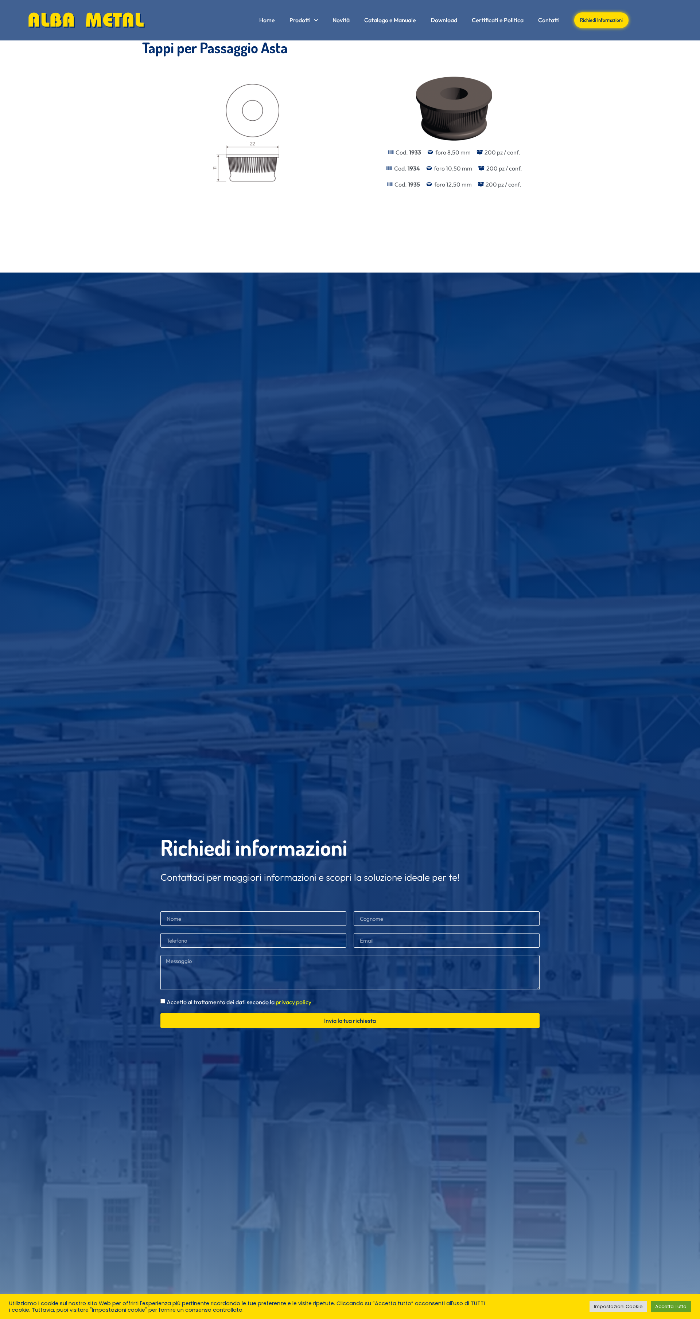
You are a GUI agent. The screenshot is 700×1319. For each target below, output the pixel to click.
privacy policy (293, 1002)
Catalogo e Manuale (390, 20)
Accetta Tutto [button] (671, 1306)
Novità (341, 20)
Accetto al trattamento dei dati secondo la (239, 1002)
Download (444, 20)
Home (267, 20)
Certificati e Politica (498, 20)
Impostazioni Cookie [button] (618, 1306)
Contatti (549, 20)
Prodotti (300, 20)
